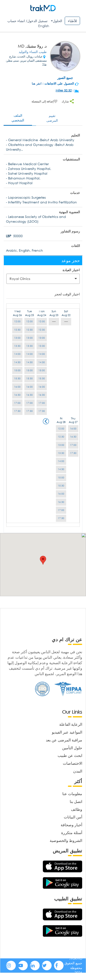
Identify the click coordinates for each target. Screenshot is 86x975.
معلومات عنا (72, 793)
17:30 (41, 411)
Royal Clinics (20, 278)
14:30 (41, 362)
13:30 (41, 346)
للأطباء (72, 21)
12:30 (41, 329)
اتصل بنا (76, 801)
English (43, 26)
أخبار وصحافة (71, 824)
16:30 (41, 395)
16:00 (41, 387)
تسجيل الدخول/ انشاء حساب (27, 21)
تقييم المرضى (52, 118)
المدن (77, 770)
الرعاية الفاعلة (70, 724)
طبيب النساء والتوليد (33, 51)
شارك (66, 101)
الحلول (57, 21)
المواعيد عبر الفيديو (67, 732)
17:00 (41, 403)
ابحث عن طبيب (70, 755)
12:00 (41, 321)
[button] (43, 560)
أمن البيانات (73, 816)
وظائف (76, 809)
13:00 (41, 338)
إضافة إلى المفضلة (43, 101)
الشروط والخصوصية (66, 840)
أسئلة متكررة (71, 832)
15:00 (41, 370)
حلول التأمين (72, 747)
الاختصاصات (72, 763)
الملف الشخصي (17, 117)
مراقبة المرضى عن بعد (64, 739)
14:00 (41, 354)
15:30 (41, 378)
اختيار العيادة (71, 270)
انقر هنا (37, 84)
